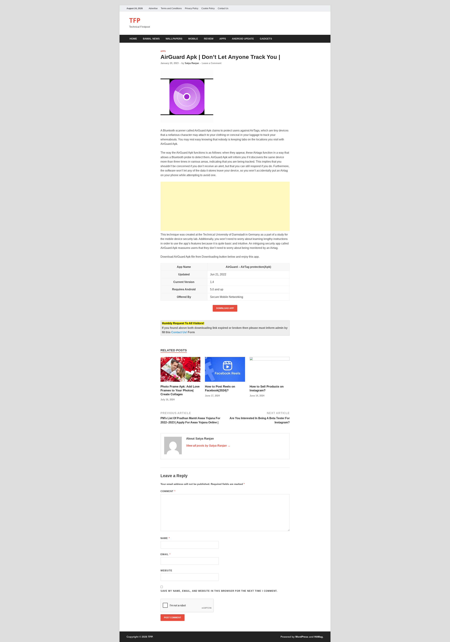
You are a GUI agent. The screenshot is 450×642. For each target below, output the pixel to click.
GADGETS (266, 38)
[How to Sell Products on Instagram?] (270, 370)
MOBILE (193, 38)
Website (166, 570)
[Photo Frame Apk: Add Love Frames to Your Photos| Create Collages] (180, 370)
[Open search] (321, 39)
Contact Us (223, 8)
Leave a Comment (211, 63)
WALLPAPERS (174, 38)
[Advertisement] (225, 206)
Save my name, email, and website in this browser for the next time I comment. (219, 591)
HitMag (318, 636)
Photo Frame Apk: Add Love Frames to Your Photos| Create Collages (180, 390)
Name (165, 538)
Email (165, 554)
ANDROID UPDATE (243, 38)
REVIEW (208, 38)
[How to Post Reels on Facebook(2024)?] (225, 370)
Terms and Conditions (171, 8)
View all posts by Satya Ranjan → (208, 445)
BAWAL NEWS (151, 38)
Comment (167, 491)
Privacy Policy (191, 8)
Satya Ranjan (192, 63)
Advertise (153, 8)
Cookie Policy (208, 8)
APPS (222, 38)
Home (133, 38)
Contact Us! (179, 332)
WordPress (301, 636)
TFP (134, 20)
